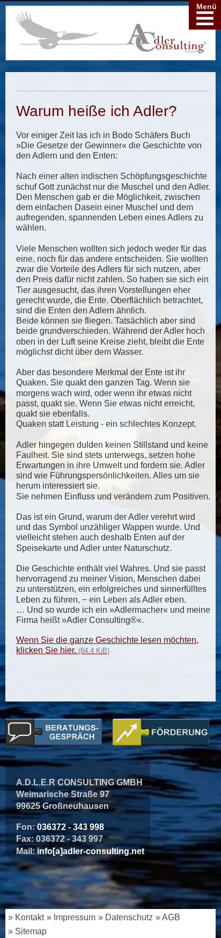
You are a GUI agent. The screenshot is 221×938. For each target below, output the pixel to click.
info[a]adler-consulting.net (90, 851)
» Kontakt (26, 917)
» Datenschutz (125, 917)
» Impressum (71, 917)
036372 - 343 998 (70, 827)
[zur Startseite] (110, 37)
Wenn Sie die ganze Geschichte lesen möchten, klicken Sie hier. (107, 645)
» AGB (168, 917)
